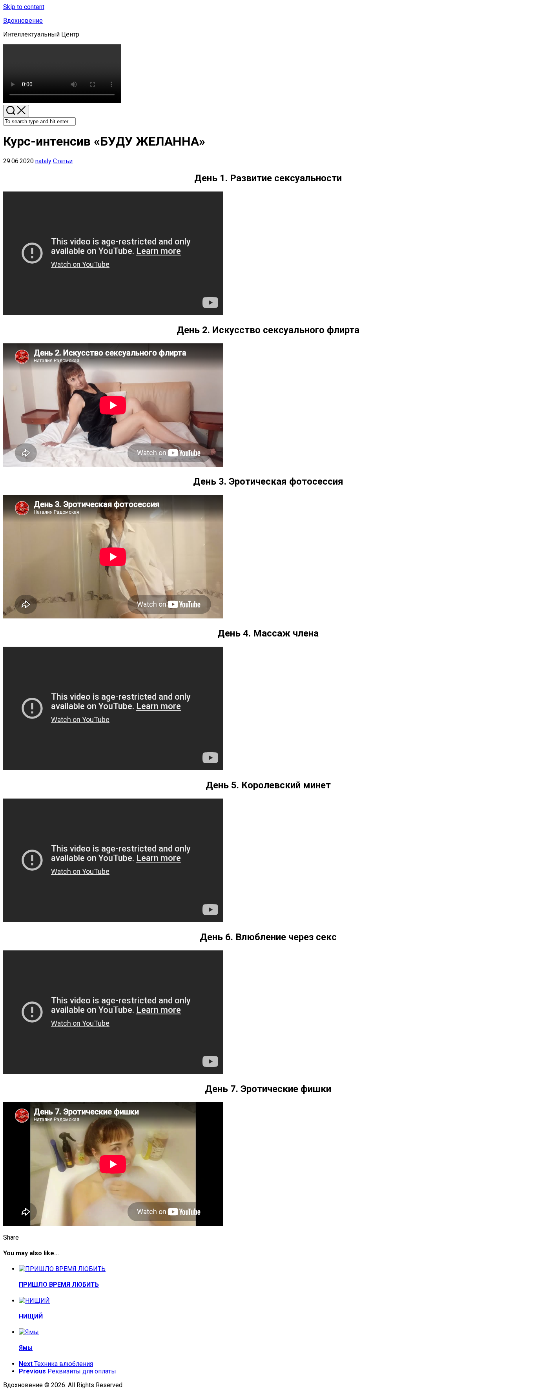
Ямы (26, 1347)
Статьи (63, 161)
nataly (43, 161)
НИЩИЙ (31, 1316)
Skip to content (23, 7)
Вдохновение (23, 20)
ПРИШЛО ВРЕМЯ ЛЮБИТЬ (59, 1284)
